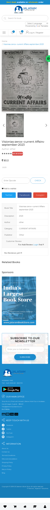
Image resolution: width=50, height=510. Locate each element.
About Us (5, 448)
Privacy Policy (6, 466)
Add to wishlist (10, 189)
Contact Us (5, 452)
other (13, 149)
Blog (3, 473)
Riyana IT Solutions (41, 488)
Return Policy (6, 469)
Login (35, 244)
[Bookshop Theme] (25, 8)
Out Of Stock (17, 153)
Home (4, 41)
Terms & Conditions (8, 455)
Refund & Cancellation (9, 459)
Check (38, 180)
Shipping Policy (7, 462)
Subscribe (25, 357)
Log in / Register (31, 33)
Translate (44, 26)
